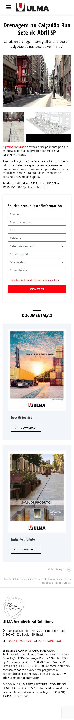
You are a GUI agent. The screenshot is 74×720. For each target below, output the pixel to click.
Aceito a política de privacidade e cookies (35, 280)
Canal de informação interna (18, 578)
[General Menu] (7, 7)
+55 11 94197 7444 (49, 641)
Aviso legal (40, 578)
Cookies (67, 582)
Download (28, 427)
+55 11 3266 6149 (20, 641)
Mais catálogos (56, 569)
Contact (37, 289)
